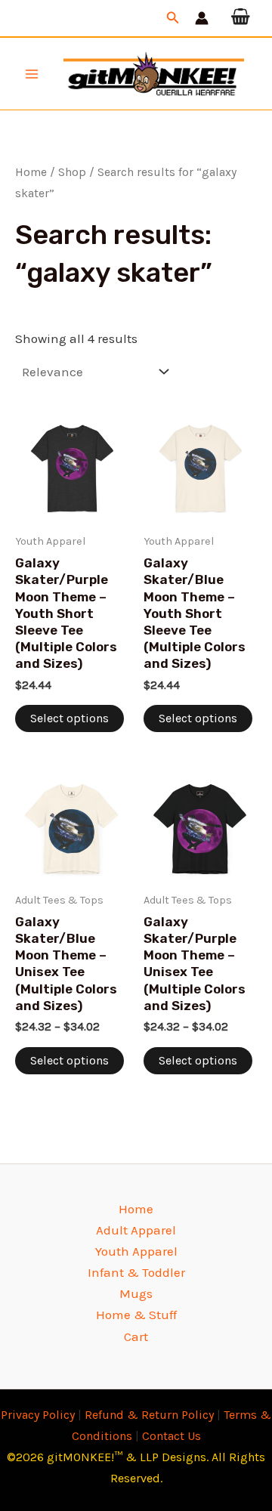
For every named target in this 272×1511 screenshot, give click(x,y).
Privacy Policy (38, 1414)
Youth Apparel (136, 1251)
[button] (173, 18)
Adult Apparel (136, 1230)
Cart (136, 1336)
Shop (72, 172)
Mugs (136, 1293)
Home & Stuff (136, 1314)
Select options (69, 718)
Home (31, 172)
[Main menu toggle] (31, 74)
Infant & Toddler (136, 1272)
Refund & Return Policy (149, 1414)
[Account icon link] (202, 18)
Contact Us (171, 1436)
